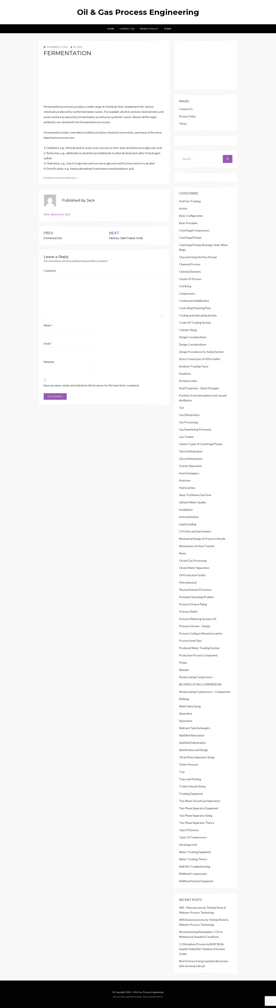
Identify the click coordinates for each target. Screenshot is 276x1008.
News (182, 553)
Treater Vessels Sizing (192, 786)
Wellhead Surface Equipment (196, 881)
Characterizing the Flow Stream (198, 257)
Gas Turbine (186, 437)
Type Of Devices (189, 830)
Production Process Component (198, 655)
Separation (185, 713)
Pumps (183, 662)
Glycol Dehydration (190, 451)
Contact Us (127, 28)
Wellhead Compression (193, 873)
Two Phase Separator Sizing (195, 815)
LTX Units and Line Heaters (195, 531)
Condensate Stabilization (194, 300)
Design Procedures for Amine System (201, 352)
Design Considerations (192, 337)
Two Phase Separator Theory (196, 822)
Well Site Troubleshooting (194, 866)
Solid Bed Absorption (191, 735)
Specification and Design (193, 750)
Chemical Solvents (190, 271)
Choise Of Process (190, 279)
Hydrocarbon (187, 487)
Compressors (187, 293)
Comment (50, 270)
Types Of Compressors (193, 837)
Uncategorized (188, 844)
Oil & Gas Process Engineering (138, 12)
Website (49, 362)
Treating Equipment (191, 793)
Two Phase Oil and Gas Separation (199, 801)
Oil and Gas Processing (193, 560)
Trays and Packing (190, 779)
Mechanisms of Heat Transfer (197, 546)
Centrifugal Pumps (190, 237)
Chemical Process (65, 178)
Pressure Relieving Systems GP (197, 619)
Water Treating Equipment (195, 852)
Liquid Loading (187, 524)
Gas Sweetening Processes (195, 429)
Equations (185, 373)
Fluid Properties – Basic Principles (199, 388)
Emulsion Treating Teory (193, 366)
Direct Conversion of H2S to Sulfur (200, 359)
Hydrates (185, 480)
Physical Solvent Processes (195, 589)
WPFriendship (135, 997)
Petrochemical (187, 582)
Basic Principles (188, 223)
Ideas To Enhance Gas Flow (195, 495)
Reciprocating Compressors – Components (204, 691)
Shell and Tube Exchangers (194, 728)
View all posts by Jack (57, 214)
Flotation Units (188, 381)
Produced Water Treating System (199, 648)
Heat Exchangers (189, 473)
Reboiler (184, 670)
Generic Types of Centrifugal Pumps (200, 444)
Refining (184, 699)
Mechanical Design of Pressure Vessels (202, 538)
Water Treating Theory (193, 859)
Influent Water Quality (192, 502)
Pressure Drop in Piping (193, 604)
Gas (181, 407)
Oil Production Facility (192, 575)
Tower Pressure (188, 764)
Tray (182, 771)
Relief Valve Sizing (190, 706)
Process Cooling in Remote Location (200, 633)
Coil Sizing (185, 286)
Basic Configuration (191, 215)
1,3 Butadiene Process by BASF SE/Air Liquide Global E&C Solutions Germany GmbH (202, 949)
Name (48, 325)
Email (48, 343)
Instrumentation (189, 517)
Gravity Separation (190, 466)
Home (110, 28)
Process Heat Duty (190, 640)
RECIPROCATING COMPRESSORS (200, 684)
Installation (186, 509)
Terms (167, 28)
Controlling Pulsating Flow (195, 308)
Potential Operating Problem (196, 597)
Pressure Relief (188, 611)
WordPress (158, 997)
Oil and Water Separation (194, 567)
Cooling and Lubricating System (198, 315)
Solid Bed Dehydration (192, 742)
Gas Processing (188, 422)
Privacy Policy (149, 28)
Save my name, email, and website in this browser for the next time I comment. (91, 385)
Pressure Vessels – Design (194, 626)
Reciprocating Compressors (196, 677)
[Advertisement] (104, 81)
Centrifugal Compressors (194, 230)
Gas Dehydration (189, 415)
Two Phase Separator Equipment (198, 808)
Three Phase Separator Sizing (196, 757)
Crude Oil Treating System (195, 322)
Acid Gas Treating (190, 201)
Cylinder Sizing (188, 330)
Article (183, 208)
